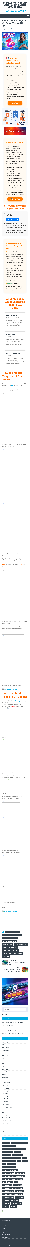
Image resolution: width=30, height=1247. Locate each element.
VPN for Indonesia (6, 1099)
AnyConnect (11, 389)
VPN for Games (6, 1093)
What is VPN (4, 1228)
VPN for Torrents (6, 1123)
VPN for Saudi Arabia (7, 1118)
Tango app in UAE (7, 944)
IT (2, 1053)
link (12, 385)
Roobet (3, 1061)
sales (18, 1161)
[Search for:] (15, 1009)
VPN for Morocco (6, 1110)
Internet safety (20, 1149)
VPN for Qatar (5, 1115)
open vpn (17, 1158)
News (3, 1058)
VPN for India (5, 1096)
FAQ (3, 1045)
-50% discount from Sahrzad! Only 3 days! (12, 1033)
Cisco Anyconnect (19, 701)
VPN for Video (5, 1134)
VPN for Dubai (18, 953)
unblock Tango (7, 953)
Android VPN (5, 1143)
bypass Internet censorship (19, 1143)
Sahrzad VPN (11, 1161)
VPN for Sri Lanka (6, 1120)
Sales (3, 1063)
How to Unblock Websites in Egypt (10, 1028)
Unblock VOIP (6, 1179)
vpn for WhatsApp (17, 1203)
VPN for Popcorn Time (7, 1025)
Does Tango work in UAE (12, 932)
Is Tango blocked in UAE (9, 941)
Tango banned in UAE (20, 944)
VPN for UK (5, 1131)
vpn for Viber (14, 1200)
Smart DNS (4, 1066)
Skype (3, 1164)
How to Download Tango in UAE (12, 935)
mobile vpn (18, 1152)
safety (4, 1161)
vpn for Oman (19, 1191)
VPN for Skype (20, 1197)
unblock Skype (20, 1173)
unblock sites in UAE (8, 1173)
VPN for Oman (5, 1112)
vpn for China (18, 1185)
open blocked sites (7, 1158)
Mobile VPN (5, 1055)
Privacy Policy (5, 1223)
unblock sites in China (8, 1167)
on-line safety (6, 1155)
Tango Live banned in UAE (10, 947)
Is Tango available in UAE (9, 938)
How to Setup (5, 1047)
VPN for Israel (5, 1101)
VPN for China (5, 1088)
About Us (4, 1240)
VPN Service (5, 1206)
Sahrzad (11, 186)
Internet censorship (8, 1149)
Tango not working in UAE (10, 950)
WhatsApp (13, 1206)
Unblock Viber (5, 1077)
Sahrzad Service (11, 161)
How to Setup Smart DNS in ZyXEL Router (12, 1022)
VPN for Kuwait (6, 1104)
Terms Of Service (6, 1220)
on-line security (17, 1155)
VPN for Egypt (5, 1091)
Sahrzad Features (6, 1234)
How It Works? (5, 1237)
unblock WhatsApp (6, 1080)
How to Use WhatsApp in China (10, 1030)
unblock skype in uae (8, 1176)
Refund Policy (5, 1225)
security (24, 1161)
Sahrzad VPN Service (19, 1245)
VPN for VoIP (5, 1203)
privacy (24, 1158)
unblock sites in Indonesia (9, 1170)
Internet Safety (5, 1050)
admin (13, 29)
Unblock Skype (5, 1074)
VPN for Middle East (7, 1107)
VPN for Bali (5, 1085)
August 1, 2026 (6, 29)
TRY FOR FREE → (12, 219)
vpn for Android (7, 1185)
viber (3, 1182)
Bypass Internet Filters (8, 1146)
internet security (7, 1152)
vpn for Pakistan (7, 1194)
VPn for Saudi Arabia (8, 1197)
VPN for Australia (6, 1082)
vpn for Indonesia (17, 1188)
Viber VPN (10, 1182)
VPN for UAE (6, 956)
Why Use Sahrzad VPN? (7, 1232)
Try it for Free (15, 103)
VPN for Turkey (6, 1126)
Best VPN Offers (6, 1042)
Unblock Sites (5, 1072)
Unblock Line (5, 1069)
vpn (16, 1182)
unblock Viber (20, 1176)
